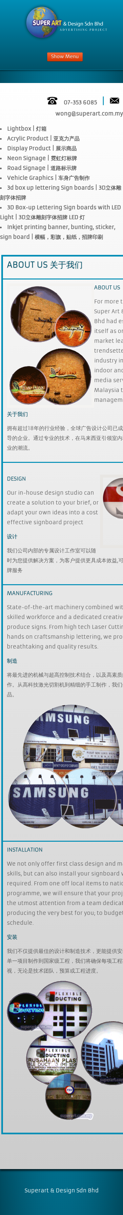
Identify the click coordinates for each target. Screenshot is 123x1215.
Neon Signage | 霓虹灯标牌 (42, 158)
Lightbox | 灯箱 (27, 128)
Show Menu (65, 56)
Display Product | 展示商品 (42, 148)
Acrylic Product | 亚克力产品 (43, 138)
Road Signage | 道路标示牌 (42, 168)
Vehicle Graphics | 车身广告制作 (48, 178)
